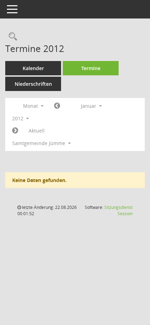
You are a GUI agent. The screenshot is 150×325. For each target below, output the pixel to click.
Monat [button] (31, 106)
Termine (90, 68)
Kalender (33, 68)
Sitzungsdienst (118, 210)
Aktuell (37, 130)
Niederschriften (33, 84)
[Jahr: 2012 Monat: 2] (15, 130)
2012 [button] (18, 118)
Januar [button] (89, 106)
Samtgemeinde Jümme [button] (39, 143)
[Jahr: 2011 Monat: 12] (57, 106)
